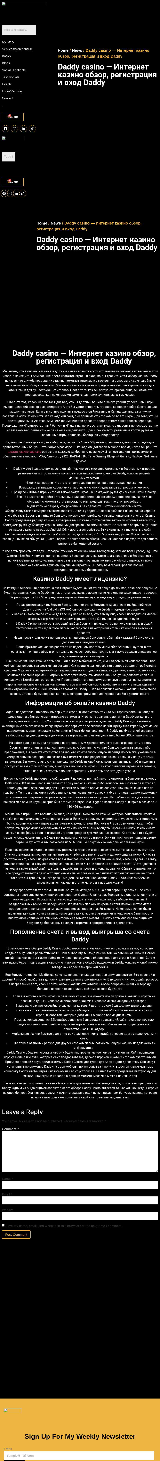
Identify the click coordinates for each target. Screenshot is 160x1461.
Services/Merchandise (17, 49)
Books (6, 56)
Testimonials (10, 77)
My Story (8, 42)
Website (8, 1209)
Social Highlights (14, 70)
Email (7, 1194)
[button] (13, 169)
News (77, 50)
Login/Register (12, 91)
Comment (10, 1128)
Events (7, 84)
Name (7, 1178)
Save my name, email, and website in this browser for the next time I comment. (63, 1225)
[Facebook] (5, 128)
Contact (7, 98)
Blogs (6, 63)
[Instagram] (14, 128)
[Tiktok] (32, 128)
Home (63, 50)
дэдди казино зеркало (24, 452)
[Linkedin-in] (23, 128)
